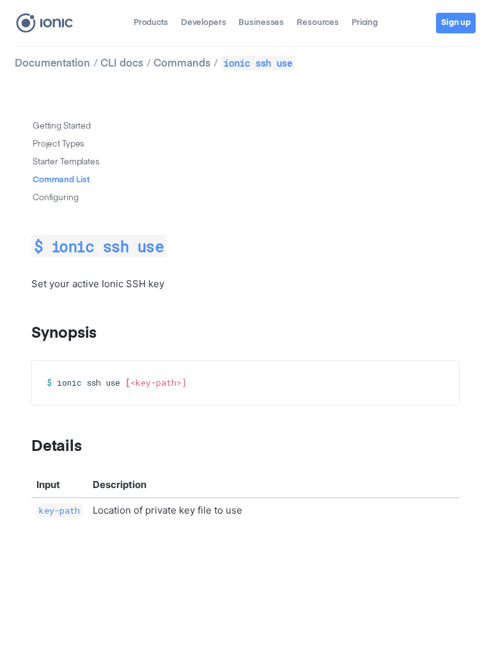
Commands (181, 64)
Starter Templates (66, 162)
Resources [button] (318, 23)
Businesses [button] (261, 23)
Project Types (58, 144)
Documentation (52, 64)
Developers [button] (203, 23)
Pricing (365, 23)
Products (151, 23)
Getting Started (62, 126)
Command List (61, 180)
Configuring (56, 198)
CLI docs (121, 64)
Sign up (456, 23)
